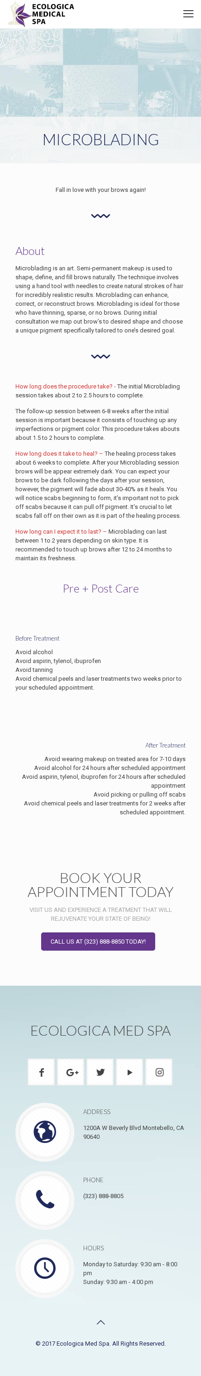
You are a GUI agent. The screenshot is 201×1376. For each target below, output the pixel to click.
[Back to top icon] (100, 1322)
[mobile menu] (188, 14)
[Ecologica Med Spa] (41, 14)
